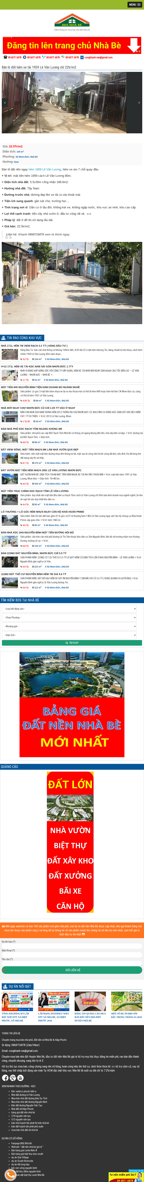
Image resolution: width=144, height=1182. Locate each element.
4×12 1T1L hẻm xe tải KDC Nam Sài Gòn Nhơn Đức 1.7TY (37, 366)
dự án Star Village (20, 1157)
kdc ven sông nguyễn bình (24, 1168)
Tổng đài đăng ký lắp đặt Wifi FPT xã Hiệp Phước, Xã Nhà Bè (15, 1017)
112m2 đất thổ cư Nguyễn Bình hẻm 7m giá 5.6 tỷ (33, 574)
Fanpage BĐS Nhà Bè (21, 1143)
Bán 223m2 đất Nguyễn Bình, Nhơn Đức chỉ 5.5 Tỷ (33, 553)
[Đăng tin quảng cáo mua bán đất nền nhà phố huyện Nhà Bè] (90, 1001)
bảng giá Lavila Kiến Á (26, 1150)
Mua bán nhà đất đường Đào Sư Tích (29, 1098)
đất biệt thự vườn (28, 1175)
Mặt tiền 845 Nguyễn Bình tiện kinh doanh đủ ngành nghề (40, 387)
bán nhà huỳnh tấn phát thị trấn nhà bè (30, 1123)
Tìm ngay (73, 642)
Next (139, 102)
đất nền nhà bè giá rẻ (31, 1146)
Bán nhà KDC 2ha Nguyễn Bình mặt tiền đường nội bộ (37, 532)
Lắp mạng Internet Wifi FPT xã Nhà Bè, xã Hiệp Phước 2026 (53, 1017)
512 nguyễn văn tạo (21, 1119)
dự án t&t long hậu (20, 1164)
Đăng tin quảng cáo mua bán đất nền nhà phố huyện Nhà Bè (90, 1017)
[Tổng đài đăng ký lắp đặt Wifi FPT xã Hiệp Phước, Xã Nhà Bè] (17, 1001)
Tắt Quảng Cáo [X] (136, 1171)
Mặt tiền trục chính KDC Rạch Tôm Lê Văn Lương (35, 491)
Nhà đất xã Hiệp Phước (22, 1109)
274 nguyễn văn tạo (21, 1116)
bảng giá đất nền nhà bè (23, 1112)
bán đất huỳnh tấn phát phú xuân (27, 1126)
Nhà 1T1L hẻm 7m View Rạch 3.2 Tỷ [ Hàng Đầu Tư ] (34, 345)
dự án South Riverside (22, 1161)
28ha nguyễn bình (32, 1171)
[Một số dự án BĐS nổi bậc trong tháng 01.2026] (126, 1001)
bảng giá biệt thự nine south (29, 1153)
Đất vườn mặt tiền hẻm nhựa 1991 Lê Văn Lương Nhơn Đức (41, 470)
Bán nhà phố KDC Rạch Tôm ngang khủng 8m (31, 428)
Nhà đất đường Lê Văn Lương (25, 1094)
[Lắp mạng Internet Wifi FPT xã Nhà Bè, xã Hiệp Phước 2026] (54, 1001)
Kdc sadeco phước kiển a (23, 1091)
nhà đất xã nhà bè (29, 1130)
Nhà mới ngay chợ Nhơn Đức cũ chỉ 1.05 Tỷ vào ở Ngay (38, 408)
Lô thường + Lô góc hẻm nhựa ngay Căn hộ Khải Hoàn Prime (42, 511)
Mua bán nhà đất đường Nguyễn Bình (29, 1101)
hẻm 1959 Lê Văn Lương (45, 169)
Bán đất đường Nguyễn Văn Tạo (26, 1105)
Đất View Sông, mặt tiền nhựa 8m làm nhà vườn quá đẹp (39, 449)
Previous (5, 102)
